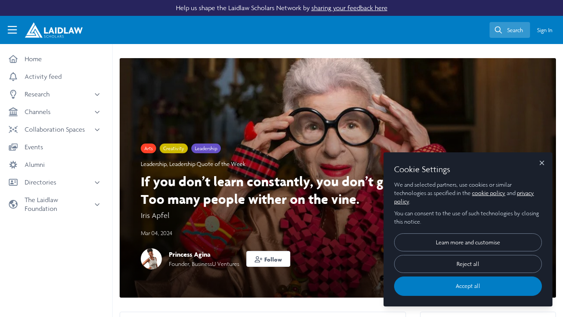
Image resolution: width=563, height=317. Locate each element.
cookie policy (488, 193)
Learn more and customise (468, 242)
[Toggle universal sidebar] (12, 30)
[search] (510, 30)
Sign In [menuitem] (544, 30)
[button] (268, 259)
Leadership (206, 148)
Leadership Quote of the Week (207, 164)
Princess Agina (190, 254)
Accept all (468, 286)
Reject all (468, 264)
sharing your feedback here (349, 8)
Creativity (173, 148)
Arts (148, 148)
